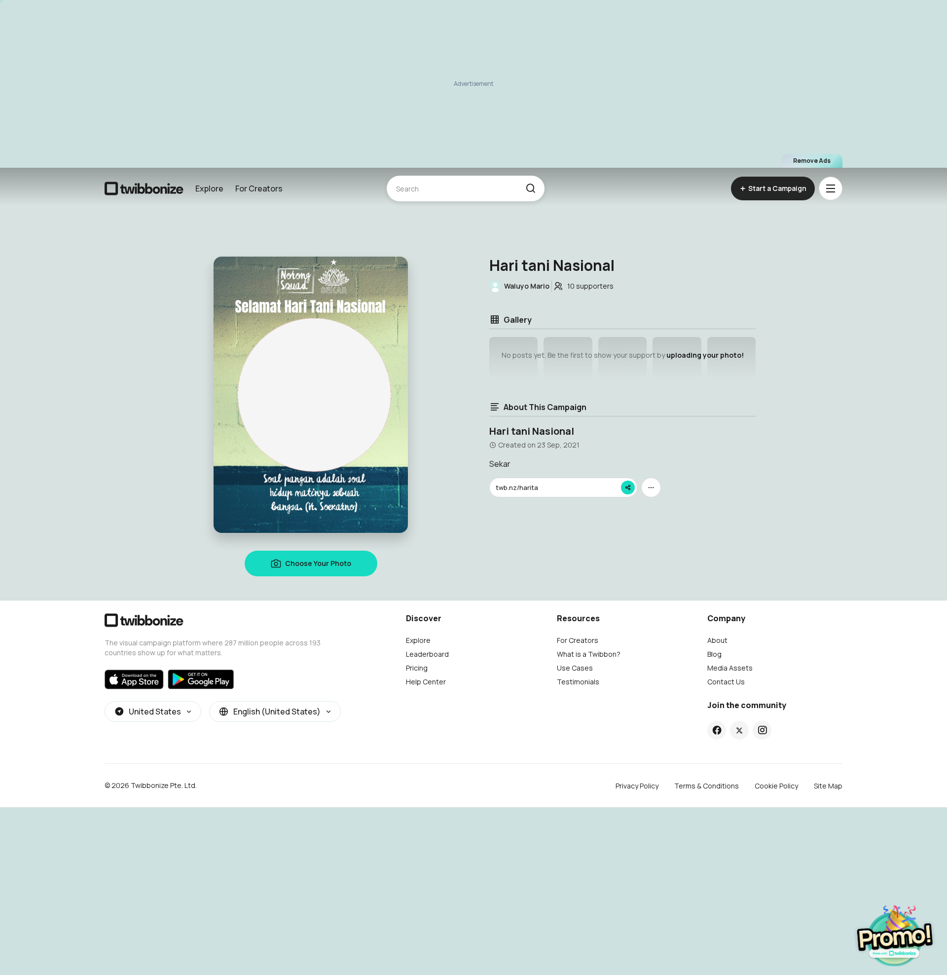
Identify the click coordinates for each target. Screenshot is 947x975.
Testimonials (578, 681)
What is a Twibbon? (588, 654)
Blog (714, 654)
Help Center (426, 681)
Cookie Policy (776, 785)
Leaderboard (427, 654)
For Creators (259, 188)
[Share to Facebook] (717, 730)
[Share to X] (739, 730)
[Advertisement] (473, 84)
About (717, 640)
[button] (530, 188)
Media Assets (730, 668)
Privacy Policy (637, 785)
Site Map (828, 785)
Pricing (417, 668)
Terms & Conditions (706, 785)
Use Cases (575, 668)
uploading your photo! (705, 355)
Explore (209, 188)
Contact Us (726, 681)
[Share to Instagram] (762, 730)
